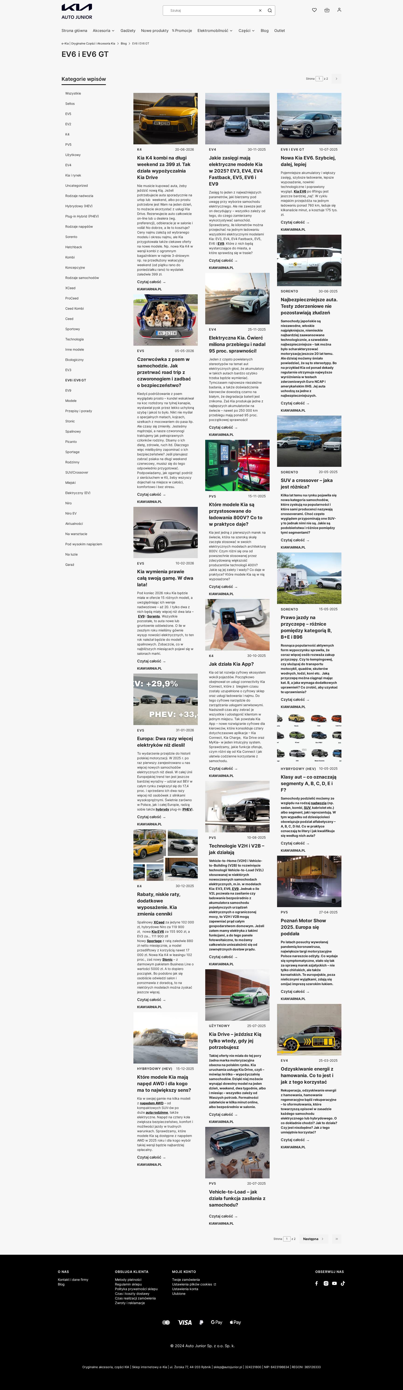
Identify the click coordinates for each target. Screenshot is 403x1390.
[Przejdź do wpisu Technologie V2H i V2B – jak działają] (237, 806)
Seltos (70, 103)
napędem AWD (151, 1103)
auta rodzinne (157, 1112)
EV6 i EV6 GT (75, 380)
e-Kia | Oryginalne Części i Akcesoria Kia (88, 43)
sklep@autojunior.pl (228, 1367)
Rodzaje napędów (79, 226)
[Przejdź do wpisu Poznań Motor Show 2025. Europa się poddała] (309, 881)
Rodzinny (72, 462)
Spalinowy (73, 431)
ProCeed (72, 298)
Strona (310, 78)
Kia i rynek (73, 175)
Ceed (69, 319)
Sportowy (72, 329)
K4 (67, 134)
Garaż (69, 564)
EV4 (68, 165)
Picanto (71, 442)
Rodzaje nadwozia (79, 196)
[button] (270, 10)
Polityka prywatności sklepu (136, 1289)
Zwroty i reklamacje (130, 1303)
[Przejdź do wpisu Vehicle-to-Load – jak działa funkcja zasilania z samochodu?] (237, 1152)
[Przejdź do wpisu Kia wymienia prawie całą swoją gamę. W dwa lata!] (165, 532)
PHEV (187, 809)
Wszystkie (73, 93)
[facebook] (317, 1283)
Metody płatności (128, 1280)
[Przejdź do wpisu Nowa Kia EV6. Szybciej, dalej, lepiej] (309, 118)
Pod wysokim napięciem (83, 544)
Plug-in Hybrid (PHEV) (82, 216)
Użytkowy (73, 155)
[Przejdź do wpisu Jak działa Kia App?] (237, 625)
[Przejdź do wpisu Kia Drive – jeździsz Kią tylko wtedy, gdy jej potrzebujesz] (237, 995)
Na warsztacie (76, 534)
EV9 (68, 390)
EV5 (68, 114)
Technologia (74, 339)
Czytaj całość (149, 281)
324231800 (253, 1367)
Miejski (70, 483)
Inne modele (74, 349)
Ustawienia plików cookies (192, 1284)
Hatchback (73, 247)
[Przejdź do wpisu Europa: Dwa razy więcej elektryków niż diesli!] (165, 699)
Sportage (72, 452)
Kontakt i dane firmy (73, 1280)
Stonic (70, 421)
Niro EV (70, 513)
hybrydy (162, 809)
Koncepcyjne (75, 267)
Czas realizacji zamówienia (135, 1298)
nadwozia (319, 803)
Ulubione (178, 1293)
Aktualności (74, 523)
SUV (307, 808)
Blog (124, 43)
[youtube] (334, 1283)
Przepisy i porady (78, 411)
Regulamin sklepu (128, 1284)
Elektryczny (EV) (77, 493)
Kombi (70, 257)
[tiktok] (342, 1283)
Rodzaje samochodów (82, 278)
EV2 (68, 124)
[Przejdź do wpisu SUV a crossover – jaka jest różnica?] (309, 441)
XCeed (70, 288)
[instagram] (326, 1283)
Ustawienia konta (185, 1289)
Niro (68, 503)
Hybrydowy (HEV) (79, 206)
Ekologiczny (74, 360)
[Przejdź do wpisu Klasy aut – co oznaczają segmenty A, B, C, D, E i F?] (309, 737)
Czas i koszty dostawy (132, 1293)
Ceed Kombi (74, 308)
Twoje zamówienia (186, 1280)
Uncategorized (76, 185)
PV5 (68, 144)
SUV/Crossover (76, 472)
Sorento (71, 237)
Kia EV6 (158, 931)
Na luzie (71, 554)
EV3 (68, 370)
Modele (70, 401)
